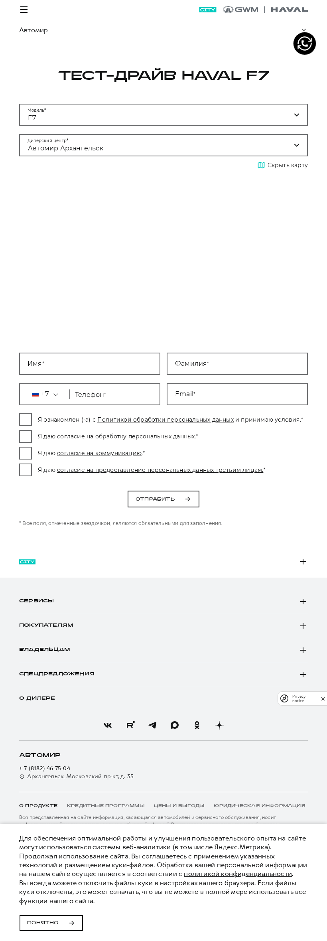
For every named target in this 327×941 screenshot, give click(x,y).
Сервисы (36, 601)
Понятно (43, 923)
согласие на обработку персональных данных (126, 436)
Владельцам (44, 650)
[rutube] (130, 725)
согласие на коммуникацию (99, 453)
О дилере (37, 698)
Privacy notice (298, 698)
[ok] (197, 725)
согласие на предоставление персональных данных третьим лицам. (160, 469)
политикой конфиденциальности (238, 873)
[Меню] (24, 9)
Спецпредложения (57, 674)
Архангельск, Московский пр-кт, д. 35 (80, 776)
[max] (175, 725)
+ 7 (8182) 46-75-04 (44, 768)
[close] (323, 698)
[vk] (108, 725)
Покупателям (46, 625)
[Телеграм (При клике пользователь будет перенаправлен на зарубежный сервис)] (152, 725)
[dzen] (219, 725)
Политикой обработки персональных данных (165, 419)
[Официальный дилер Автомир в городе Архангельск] (265, 9)
